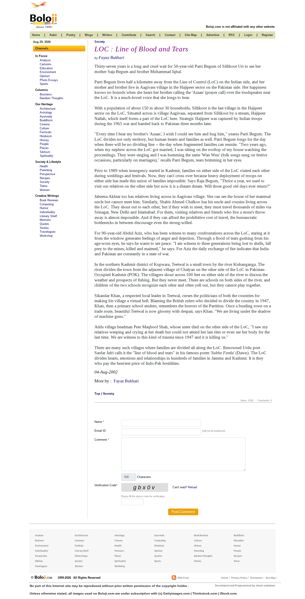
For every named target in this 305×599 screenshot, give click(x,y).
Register (267, 35)
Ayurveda (46, 116)
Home (224, 577)
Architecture (47, 108)
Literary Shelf (48, 216)
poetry (70, 35)
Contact (170, 35)
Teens (44, 186)
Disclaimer (256, 577)
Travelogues (48, 231)
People (44, 144)
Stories (44, 228)
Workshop (46, 235)
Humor (44, 208)
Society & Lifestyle (48, 161)
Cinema (45, 124)
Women (45, 190)
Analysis (45, 60)
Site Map (270, 577)
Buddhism (46, 120)
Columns (41, 90)
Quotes (44, 224)
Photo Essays (49, 80)
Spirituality (46, 155)
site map (191, 35)
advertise (212, 35)
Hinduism (46, 136)
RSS (232, 35)
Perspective (47, 174)
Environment (48, 72)
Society (45, 182)
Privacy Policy (239, 577)
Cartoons (45, 64)
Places (44, 148)
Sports (44, 84)
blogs (89, 35)
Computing (47, 204)
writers (107, 35)
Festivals (46, 132)
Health (44, 166)
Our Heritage (44, 104)
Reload (192, 487)
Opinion (45, 76)
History (44, 140)
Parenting (46, 170)
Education (46, 68)
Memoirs (45, 220)
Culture (44, 128)
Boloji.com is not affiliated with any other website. (240, 26)
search (150, 35)
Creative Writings (47, 195)
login (248, 35)
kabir (53, 35)
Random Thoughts (51, 98)
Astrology (46, 112)
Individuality (47, 212)
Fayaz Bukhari (111, 57)
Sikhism (45, 152)
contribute (129, 35)
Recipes (45, 178)
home (36, 35)
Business (46, 94)
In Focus (41, 56)
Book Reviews (49, 200)
